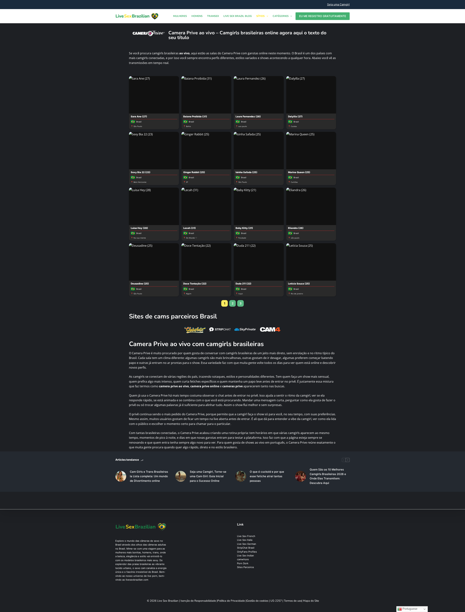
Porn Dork (242, 563)
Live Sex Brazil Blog (237, 16)
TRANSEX (213, 16)
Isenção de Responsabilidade (199, 601)
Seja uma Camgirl (338, 4)
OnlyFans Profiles (247, 551)
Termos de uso (293, 601)
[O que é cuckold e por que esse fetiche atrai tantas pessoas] (240, 476)
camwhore (243, 559)
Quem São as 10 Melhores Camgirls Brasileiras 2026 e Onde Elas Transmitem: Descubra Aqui (328, 476)
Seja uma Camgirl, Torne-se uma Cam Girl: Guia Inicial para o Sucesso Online (208, 476)
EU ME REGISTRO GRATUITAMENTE (322, 16)
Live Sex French (246, 536)
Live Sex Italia (244, 539)
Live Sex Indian (245, 555)
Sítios (260, 16)
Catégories (281, 16)
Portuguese (409, 608)
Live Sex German (246, 543)
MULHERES (180, 16)
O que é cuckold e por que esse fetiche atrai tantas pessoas (267, 476)
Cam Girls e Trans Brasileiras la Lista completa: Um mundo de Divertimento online (149, 476)
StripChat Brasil (245, 547)
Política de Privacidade (231, 601)
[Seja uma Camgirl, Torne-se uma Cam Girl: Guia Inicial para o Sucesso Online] (180, 476)
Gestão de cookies (257, 601)
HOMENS (197, 16)
